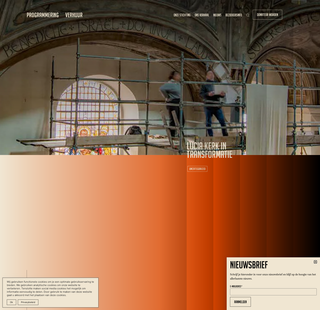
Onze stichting (182, 15)
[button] (315, 262)
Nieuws (217, 15)
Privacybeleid (28, 302)
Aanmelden (240, 302)
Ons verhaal (202, 15)
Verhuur (73, 15)
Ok (11, 302)
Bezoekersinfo (234, 15)
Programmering (43, 15)
